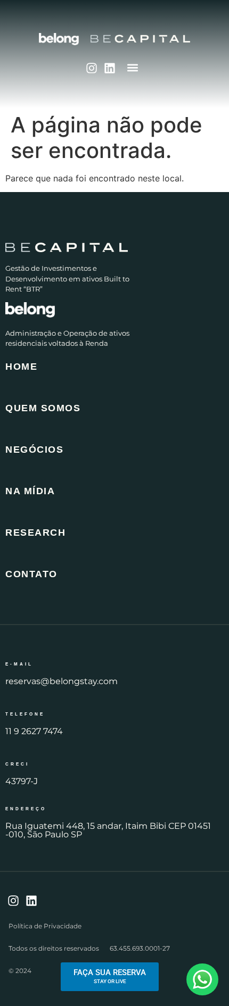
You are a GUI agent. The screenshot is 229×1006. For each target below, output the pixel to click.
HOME (21, 366)
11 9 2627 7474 (34, 731)
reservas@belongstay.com (61, 681)
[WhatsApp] (202, 979)
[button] (133, 67)
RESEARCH (35, 532)
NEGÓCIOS (34, 449)
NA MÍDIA (30, 491)
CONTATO (31, 574)
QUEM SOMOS (42, 408)
